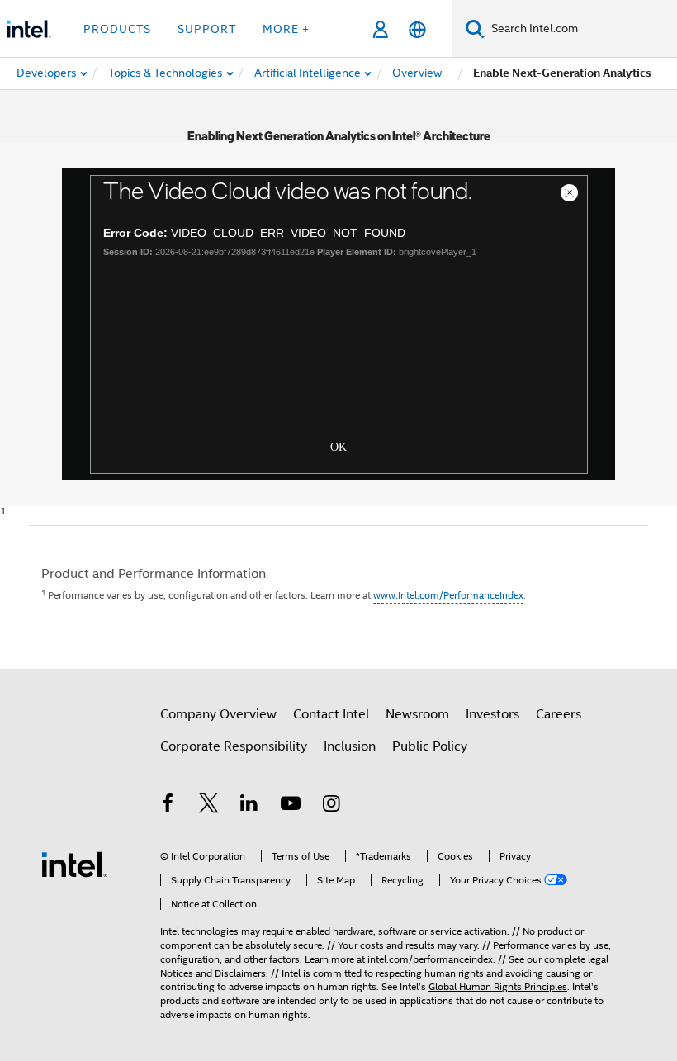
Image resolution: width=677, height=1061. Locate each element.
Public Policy (429, 746)
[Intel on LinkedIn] (249, 806)
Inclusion (350, 746)
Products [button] (117, 28)
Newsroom (417, 714)
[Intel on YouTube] (291, 806)
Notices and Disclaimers (213, 973)
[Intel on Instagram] (331, 806)
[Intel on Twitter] (209, 806)
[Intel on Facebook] (168, 806)
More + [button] (286, 28)
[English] (417, 29)
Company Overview (218, 714)
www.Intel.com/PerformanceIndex (448, 595)
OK (338, 445)
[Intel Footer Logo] (74, 863)
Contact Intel (331, 714)
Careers (558, 714)
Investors (492, 714)
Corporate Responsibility (233, 746)
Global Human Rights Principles (497, 986)
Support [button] (207, 28)
